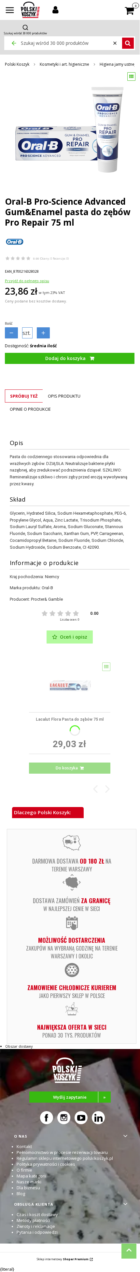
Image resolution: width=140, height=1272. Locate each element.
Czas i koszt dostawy (37, 1214)
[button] (10, 10)
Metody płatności (33, 1220)
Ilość (8, 323)
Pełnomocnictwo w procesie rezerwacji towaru (62, 1152)
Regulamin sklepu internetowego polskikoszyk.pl (65, 1158)
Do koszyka (67, 768)
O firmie (24, 1170)
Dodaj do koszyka (65, 358)
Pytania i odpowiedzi (37, 1232)
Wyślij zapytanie (79, 1097)
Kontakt (24, 1146)
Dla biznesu (28, 1188)
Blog (21, 1193)
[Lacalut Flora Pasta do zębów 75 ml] (69, 685)
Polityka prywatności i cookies (46, 1164)
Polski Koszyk (17, 64)
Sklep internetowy (63, 1259)
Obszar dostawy (19, 1046)
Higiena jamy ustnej (117, 64)
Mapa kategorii (31, 1176)
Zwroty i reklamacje (36, 1226)
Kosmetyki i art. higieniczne (64, 64)
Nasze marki (29, 1182)
